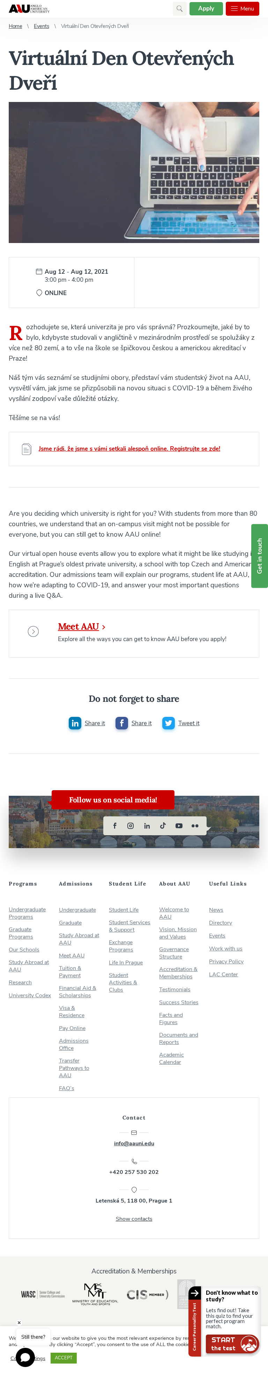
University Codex (30, 995)
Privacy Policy (226, 961)
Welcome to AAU (174, 913)
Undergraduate (77, 910)
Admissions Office (74, 1044)
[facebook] (115, 826)
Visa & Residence (71, 1012)
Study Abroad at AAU (29, 966)
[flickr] (195, 826)
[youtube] (179, 826)
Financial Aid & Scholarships (77, 992)
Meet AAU (78, 626)
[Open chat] (25, 1357)
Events (41, 26)
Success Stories (179, 1002)
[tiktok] (163, 826)
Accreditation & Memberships (178, 973)
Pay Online (72, 1028)
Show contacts (134, 1219)
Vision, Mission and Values (178, 933)
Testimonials (175, 989)
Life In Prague (126, 963)
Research (20, 982)
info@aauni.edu (134, 1143)
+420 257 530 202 (134, 1172)
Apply (206, 9)
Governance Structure (174, 953)
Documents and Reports (178, 1038)
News (216, 910)
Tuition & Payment (70, 972)
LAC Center (223, 974)
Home (15, 26)
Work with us (226, 949)
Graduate (70, 923)
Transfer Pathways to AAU (74, 1068)
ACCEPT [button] (64, 1358)
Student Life (124, 910)
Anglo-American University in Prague (29, 9)
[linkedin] (147, 826)
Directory (220, 923)
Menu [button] (247, 9)
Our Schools (24, 950)
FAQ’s (66, 1088)
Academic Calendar (171, 1058)
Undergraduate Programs (27, 913)
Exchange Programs (121, 946)
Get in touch (259, 556)
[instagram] (131, 826)
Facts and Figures (171, 1019)
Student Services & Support (129, 926)
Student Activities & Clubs (123, 983)
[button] (180, 9)
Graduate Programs (21, 933)
